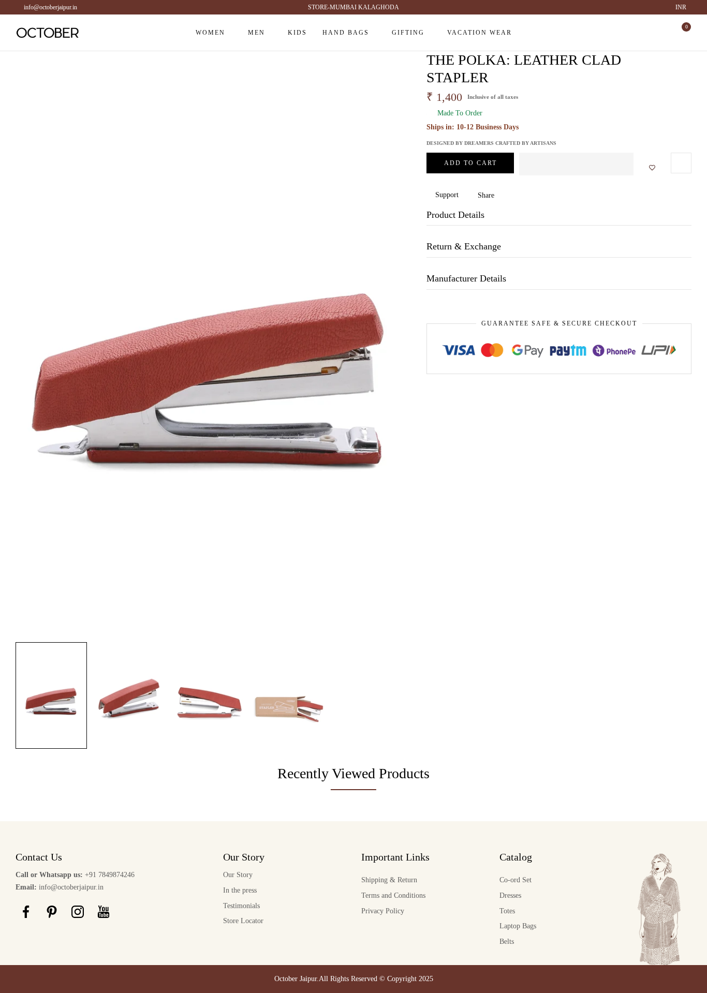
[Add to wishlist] (649, 168)
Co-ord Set (515, 880)
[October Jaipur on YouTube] (103, 911)
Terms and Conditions (393, 895)
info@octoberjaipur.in (50, 7)
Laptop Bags (517, 926)
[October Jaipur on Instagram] (77, 911)
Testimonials (241, 906)
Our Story (238, 875)
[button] (576, 164)
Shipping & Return (389, 880)
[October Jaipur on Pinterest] (51, 911)
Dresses (510, 895)
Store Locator (243, 921)
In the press (240, 890)
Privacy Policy (382, 911)
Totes (507, 911)
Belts (506, 941)
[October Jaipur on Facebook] (26, 911)
